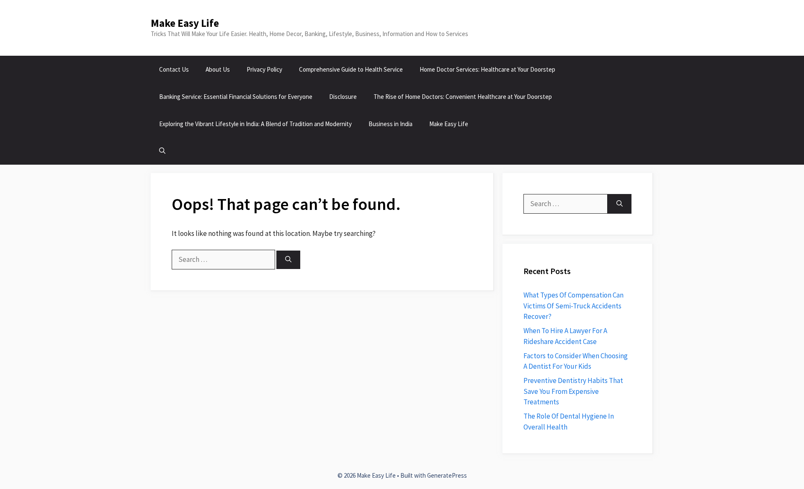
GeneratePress (447, 475)
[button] (162, 151)
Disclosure (343, 97)
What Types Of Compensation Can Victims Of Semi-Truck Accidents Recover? (573, 305)
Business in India (390, 124)
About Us (218, 69)
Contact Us (174, 69)
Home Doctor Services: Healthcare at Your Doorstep (487, 69)
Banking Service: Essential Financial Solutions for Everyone (235, 97)
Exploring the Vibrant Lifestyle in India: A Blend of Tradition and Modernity (255, 124)
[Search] (288, 260)
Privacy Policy (264, 69)
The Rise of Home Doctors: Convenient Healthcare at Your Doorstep (463, 97)
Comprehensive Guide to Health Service (351, 69)
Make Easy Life (185, 23)
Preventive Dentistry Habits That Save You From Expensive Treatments (573, 391)
